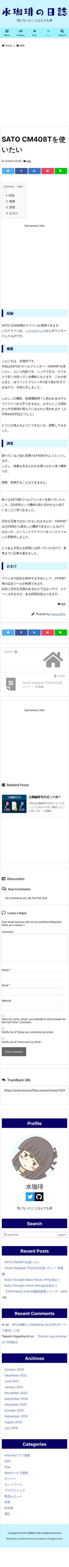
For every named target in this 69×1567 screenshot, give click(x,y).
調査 (10, 207)
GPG (7, 1461)
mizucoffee (58, 614)
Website (6, 1000)
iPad (7, 1467)
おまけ (12, 213)
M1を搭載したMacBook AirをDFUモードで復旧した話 (34, 1327)
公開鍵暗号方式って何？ (45, 797)
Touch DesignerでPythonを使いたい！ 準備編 (32, 1271)
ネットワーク (13, 1484)
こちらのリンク (35, 330)
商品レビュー (13, 1496)
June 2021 (11, 1381)
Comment (7, 931)
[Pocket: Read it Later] (47, 171)
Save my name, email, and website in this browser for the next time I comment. (34, 1020)
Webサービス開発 (16, 1473)
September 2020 (16, 1398)
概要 (10, 201)
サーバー (10, 1478)
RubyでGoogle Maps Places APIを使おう (32, 1279)
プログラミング (14, 1490)
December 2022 (15, 1375)
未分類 (8, 1508)
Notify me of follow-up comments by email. (27, 1032)
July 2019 (11, 1428)
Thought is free (54, 1538)
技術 (22, 45)
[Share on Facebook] (21, 171)
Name (6, 969)
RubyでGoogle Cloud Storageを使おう (30, 1285)
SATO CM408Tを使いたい (22, 1262)
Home (8, 45)
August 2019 (13, 1422)
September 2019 (15, 1416)
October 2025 (14, 1369)
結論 (10, 195)
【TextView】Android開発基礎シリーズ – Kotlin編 (34, 1294)
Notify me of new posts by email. (21, 1041)
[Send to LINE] (61, 171)
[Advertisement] (34, 87)
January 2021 (13, 1387)
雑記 (7, 1514)
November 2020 (15, 1393)
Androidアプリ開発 (17, 1455)
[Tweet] (8, 171)
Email (6, 985)
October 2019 (14, 1410)
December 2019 (15, 1404)
